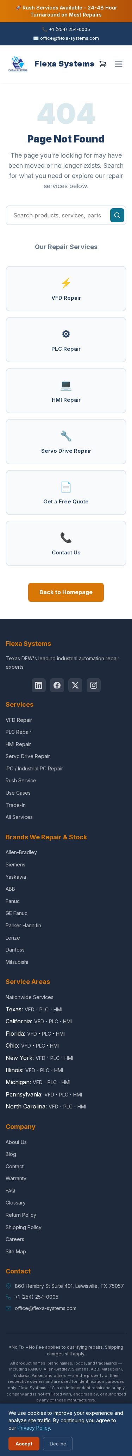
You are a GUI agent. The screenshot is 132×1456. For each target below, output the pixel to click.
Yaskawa (16, 877)
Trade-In (16, 805)
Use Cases (18, 793)
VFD (29, 1009)
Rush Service (21, 780)
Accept (23, 1444)
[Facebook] (57, 685)
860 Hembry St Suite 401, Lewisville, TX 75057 (69, 1286)
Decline (58, 1444)
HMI (58, 1009)
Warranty (16, 1178)
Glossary (16, 1203)
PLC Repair (66, 340)
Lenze (13, 938)
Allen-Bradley (21, 852)
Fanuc (13, 901)
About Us (16, 1142)
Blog (11, 1154)
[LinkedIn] (39, 685)
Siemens (15, 864)
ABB (10, 889)
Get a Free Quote (66, 493)
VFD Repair (66, 289)
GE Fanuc (16, 913)
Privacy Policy (34, 1428)
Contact (15, 1166)
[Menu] (118, 64)
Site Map (16, 1251)
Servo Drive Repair (66, 442)
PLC (44, 1009)
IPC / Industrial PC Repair (34, 768)
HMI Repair (66, 391)
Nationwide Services (30, 997)
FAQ (10, 1191)
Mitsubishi (17, 962)
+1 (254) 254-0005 (66, 29)
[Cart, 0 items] (102, 64)
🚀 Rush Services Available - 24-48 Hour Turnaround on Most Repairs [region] (66, 11)
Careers (15, 1239)
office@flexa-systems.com (66, 38)
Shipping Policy (24, 1227)
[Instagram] (94, 685)
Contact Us (66, 544)
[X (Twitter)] (75, 685)
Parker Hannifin (23, 925)
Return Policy (21, 1215)
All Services (19, 817)
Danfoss (15, 950)
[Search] (117, 215)
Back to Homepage (66, 592)
